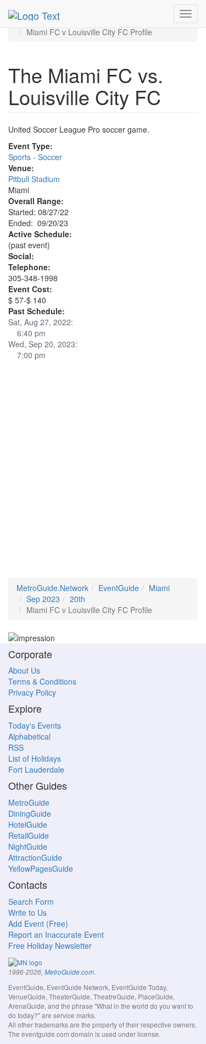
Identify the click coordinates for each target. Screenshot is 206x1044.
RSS (16, 747)
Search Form (31, 901)
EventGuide (118, 587)
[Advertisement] (103, 474)
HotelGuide (27, 824)
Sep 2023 (43, 598)
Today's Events (34, 725)
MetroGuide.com (69, 972)
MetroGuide (28, 802)
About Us (24, 670)
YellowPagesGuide (40, 868)
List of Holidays (34, 758)
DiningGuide (29, 813)
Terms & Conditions (42, 681)
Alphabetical (29, 736)
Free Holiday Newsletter (50, 945)
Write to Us (27, 912)
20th (77, 598)
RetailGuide (28, 835)
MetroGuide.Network (52, 587)
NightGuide (27, 846)
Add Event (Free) (38, 923)
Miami (159, 587)
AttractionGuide (35, 857)
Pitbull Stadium (34, 178)
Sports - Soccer (35, 156)
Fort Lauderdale (36, 769)
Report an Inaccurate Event (56, 934)
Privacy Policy (32, 692)
